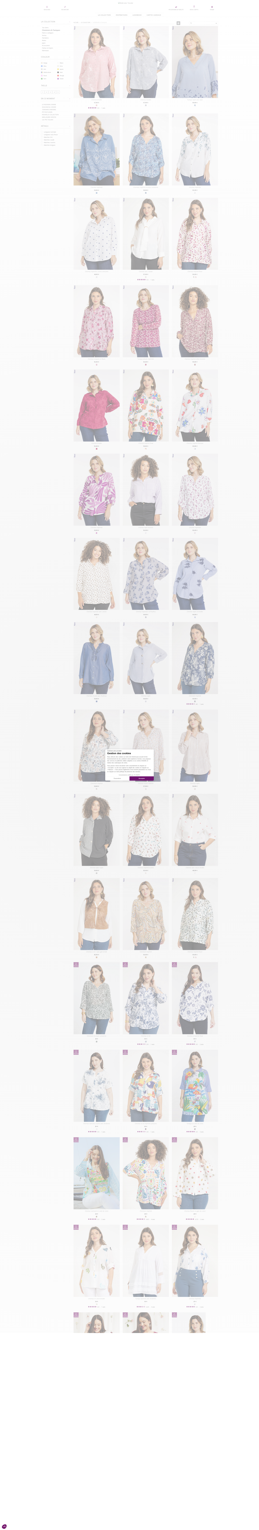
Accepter (142, 778)
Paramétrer (117, 778)
